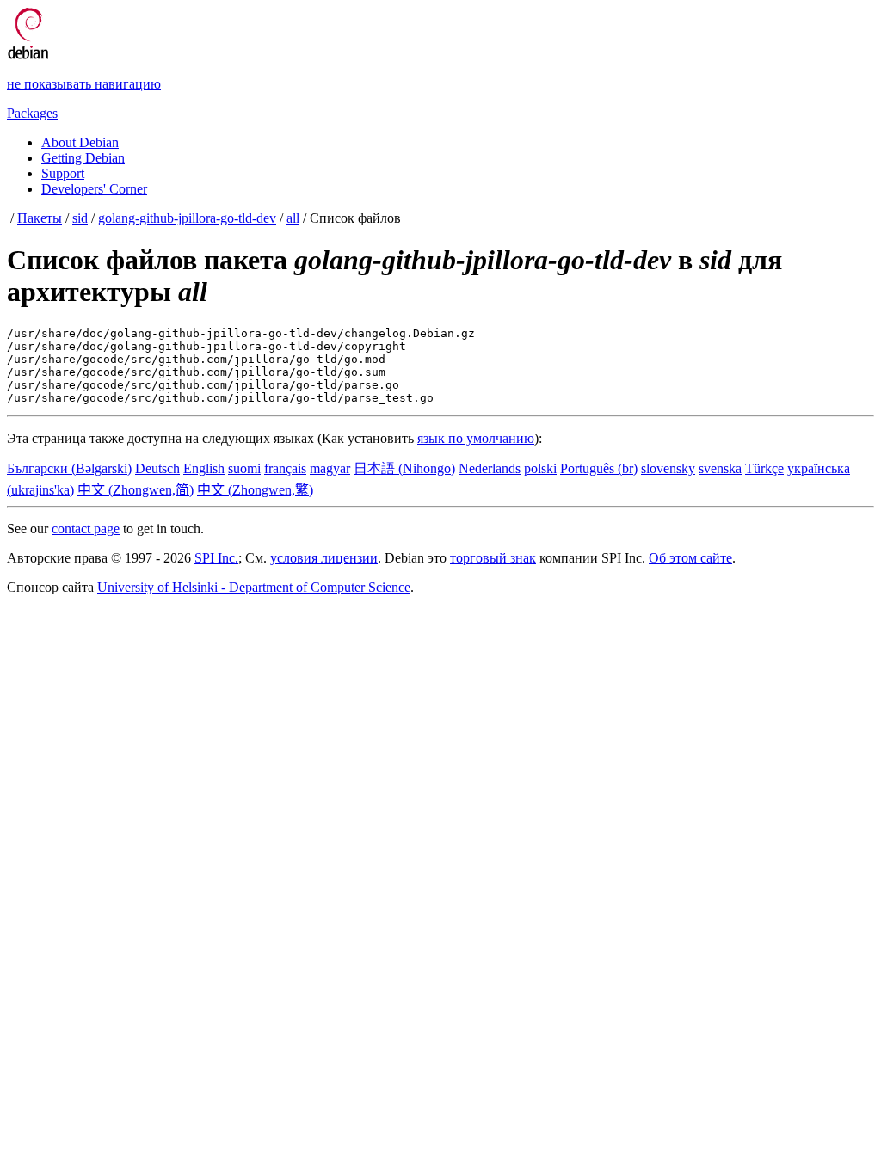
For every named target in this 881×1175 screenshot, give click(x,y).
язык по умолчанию (475, 438)
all (292, 218)
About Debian (80, 142)
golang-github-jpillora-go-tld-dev (187, 218)
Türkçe (764, 468)
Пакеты (39, 218)
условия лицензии (324, 558)
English (204, 468)
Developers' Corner (94, 188)
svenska (720, 468)
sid (80, 218)
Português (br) (599, 468)
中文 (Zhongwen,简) (135, 490)
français (285, 468)
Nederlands (490, 468)
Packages (32, 113)
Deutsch (157, 468)
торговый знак (493, 558)
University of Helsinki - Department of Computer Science (253, 587)
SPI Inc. (216, 558)
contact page (86, 528)
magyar (330, 468)
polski (540, 468)
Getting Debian (83, 158)
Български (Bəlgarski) (69, 468)
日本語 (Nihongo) (404, 468)
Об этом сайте (690, 558)
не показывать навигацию (84, 84)
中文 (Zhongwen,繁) (255, 490)
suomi (244, 468)
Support (62, 173)
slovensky (668, 468)
